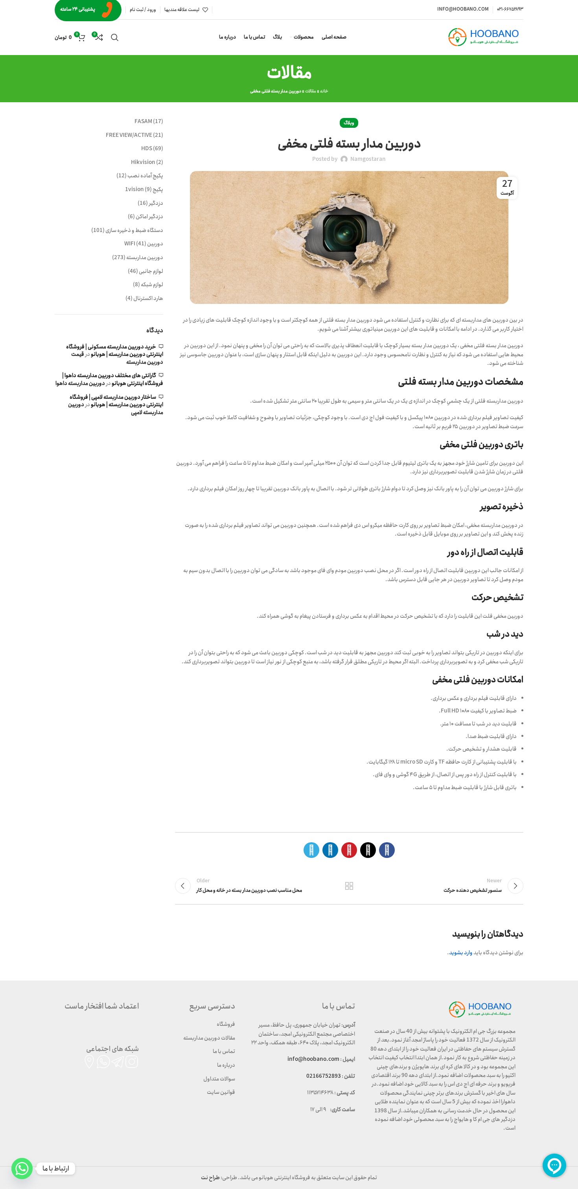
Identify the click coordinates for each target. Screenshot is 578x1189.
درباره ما (226, 1065)
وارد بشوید (461, 952)
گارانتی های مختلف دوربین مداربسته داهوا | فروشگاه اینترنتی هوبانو (112, 379)
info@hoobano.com (313, 1059)
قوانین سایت (221, 1092)
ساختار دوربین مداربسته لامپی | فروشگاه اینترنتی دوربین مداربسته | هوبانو (116, 401)
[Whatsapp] (22, 1168)
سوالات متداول (219, 1079)
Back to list (349, 886)
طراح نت (210, 1177)
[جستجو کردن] (115, 37)
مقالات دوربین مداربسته (209, 1038)
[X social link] (368, 850)
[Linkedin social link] (330, 850)
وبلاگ (349, 123)
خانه (324, 91)
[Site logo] (485, 37)
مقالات (310, 91)
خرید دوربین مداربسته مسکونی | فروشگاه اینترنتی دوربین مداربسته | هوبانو (114, 350)
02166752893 (323, 1076)
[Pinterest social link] (349, 850)
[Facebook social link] (387, 850)
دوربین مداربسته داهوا (80, 383)
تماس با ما (224, 1051)
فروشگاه (226, 1024)
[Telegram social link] (311, 850)
